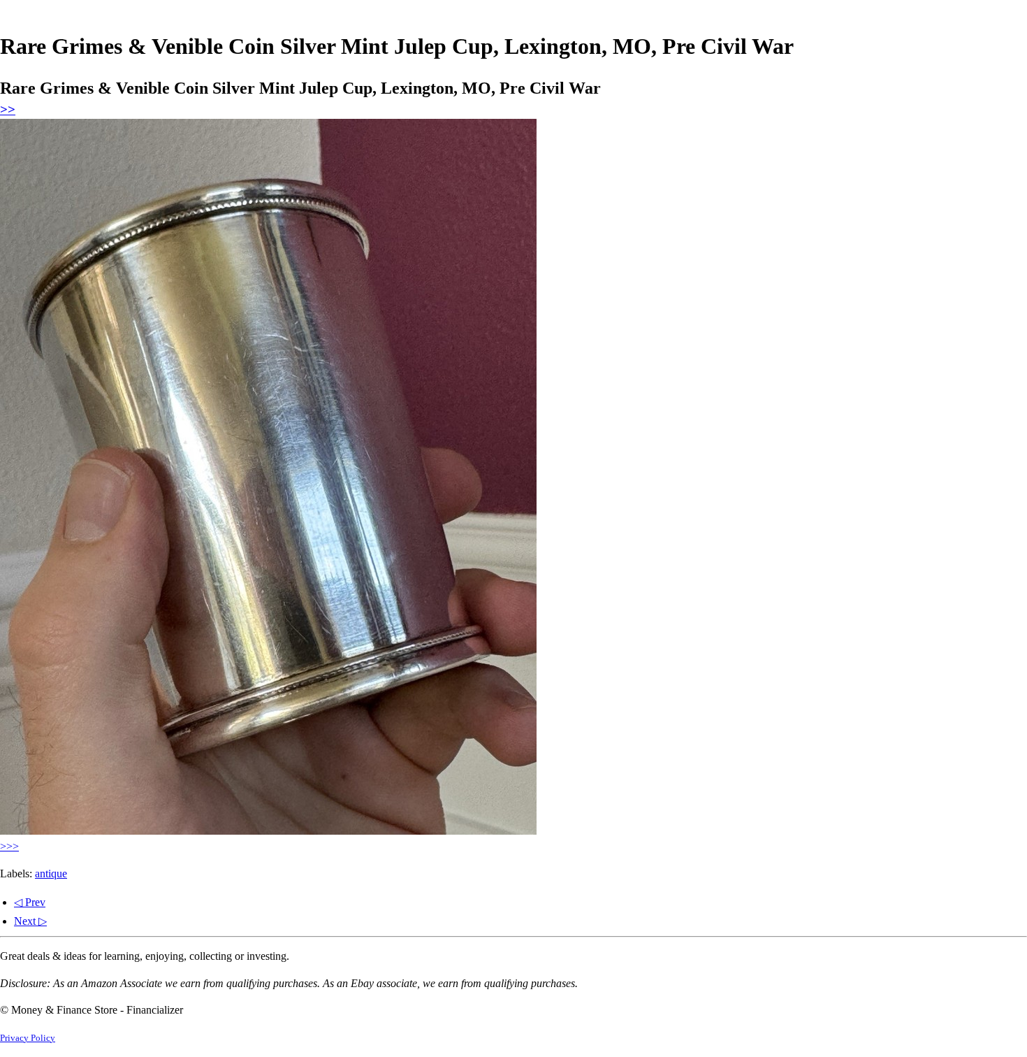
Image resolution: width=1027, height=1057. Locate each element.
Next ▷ (30, 921)
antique (51, 873)
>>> (9, 846)
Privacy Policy (27, 1038)
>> (7, 109)
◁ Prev (29, 902)
